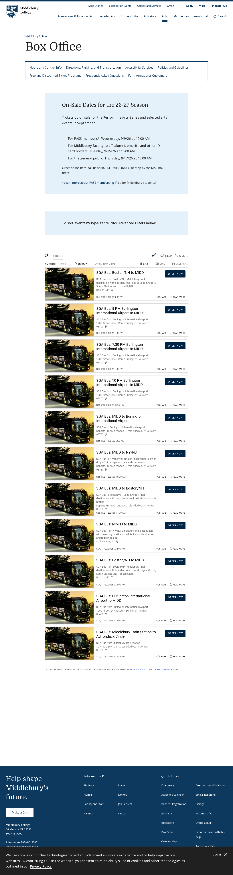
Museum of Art (205, 813)
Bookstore (167, 822)
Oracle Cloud (203, 822)
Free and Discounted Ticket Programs (55, 76)
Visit (202, 5)
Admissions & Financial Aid (76, 16)
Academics (107, 16)
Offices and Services (149, 5)
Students (89, 785)
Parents (88, 813)
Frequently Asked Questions (105, 76)
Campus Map (169, 841)
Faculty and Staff (93, 804)
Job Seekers (125, 804)
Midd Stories (95, 5)
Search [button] (222, 16)
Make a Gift (19, 812)
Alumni (88, 794)
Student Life (129, 16)
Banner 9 (166, 813)
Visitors (122, 813)
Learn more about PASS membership (89, 183)
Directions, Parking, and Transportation (93, 67)
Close (218, 854)
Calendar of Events (120, 5)
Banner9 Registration (173, 804)
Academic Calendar (172, 794)
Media (121, 785)
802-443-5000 (14, 833)
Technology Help (206, 846)
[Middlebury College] (22, 11)
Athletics (150, 16)
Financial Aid (219, 5)
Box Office (167, 832)
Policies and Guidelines (173, 67)
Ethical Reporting (206, 794)
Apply (189, 5)
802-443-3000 (29, 842)
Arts (164, 16)
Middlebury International (190, 16)
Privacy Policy (41, 866)
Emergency (167, 785)
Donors (122, 794)
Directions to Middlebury (210, 785)
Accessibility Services (139, 67)
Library (200, 804)
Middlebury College (36, 36)
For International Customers (147, 76)
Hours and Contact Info (46, 67)
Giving (170, 5)
